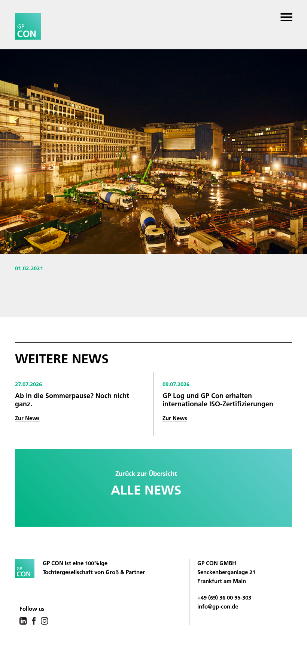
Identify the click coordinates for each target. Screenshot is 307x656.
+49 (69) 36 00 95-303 (224, 597)
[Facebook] (34, 620)
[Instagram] (44, 620)
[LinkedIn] (23, 620)
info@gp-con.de (217, 606)
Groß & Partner (125, 572)
